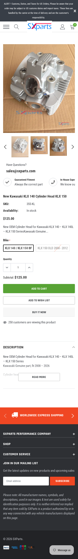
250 (10, 322)
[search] (16, 27)
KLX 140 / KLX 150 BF (18, 248)
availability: (10, 211)
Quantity (7, 259)
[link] (19, 146)
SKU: (6, 204)
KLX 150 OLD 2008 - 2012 (53, 248)
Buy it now (39, 312)
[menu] (6, 27)
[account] (62, 27)
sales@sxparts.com (20, 171)
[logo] (39, 26)
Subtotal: (8, 277)
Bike (6, 240)
